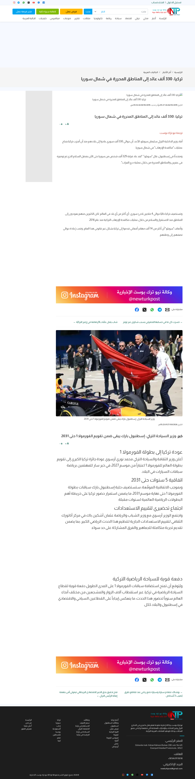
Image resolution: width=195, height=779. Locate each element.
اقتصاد (128, 18)
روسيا (58, 732)
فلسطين (57, 735)
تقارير (77, 18)
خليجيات (43, 18)
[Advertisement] (97, 44)
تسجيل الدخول (174, 2)
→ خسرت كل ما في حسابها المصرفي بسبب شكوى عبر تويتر (153, 322)
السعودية (57, 729)
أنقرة (117, 740)
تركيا (59, 720)
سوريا (58, 723)
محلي (145, 18)
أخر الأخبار (166, 72)
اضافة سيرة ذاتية (47, 11)
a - (61, 124)
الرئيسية (178, 72)
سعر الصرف (85, 723)
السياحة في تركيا (83, 732)
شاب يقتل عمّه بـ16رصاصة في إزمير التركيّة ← (95, 322)
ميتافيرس (55, 18)
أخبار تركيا (115, 720)
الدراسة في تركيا (83, 735)
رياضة (109, 18)
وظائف (87, 720)
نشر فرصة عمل (24, 11)
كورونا (116, 735)
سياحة (118, 18)
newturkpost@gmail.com (172, 768)
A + (67, 124)
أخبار (154, 18)
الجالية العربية (29, 18)
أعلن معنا (28, 726)
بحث (88, 11)
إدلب (58, 726)
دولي (137, 18)
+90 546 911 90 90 (175, 758)
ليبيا (59, 740)
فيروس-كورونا (112, 738)
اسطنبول (115, 726)
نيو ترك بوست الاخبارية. (38, 775)
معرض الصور (26, 729)
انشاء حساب (157, 2)
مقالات (86, 18)
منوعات (67, 18)
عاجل (116, 744)
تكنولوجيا (98, 18)
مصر (59, 738)
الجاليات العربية (150, 72)
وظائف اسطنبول (111, 723)
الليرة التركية (114, 732)
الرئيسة (162, 18)
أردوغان (115, 746)
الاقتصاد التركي (84, 729)
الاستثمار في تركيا (82, 726)
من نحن (28, 723)
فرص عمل (71, 11)
